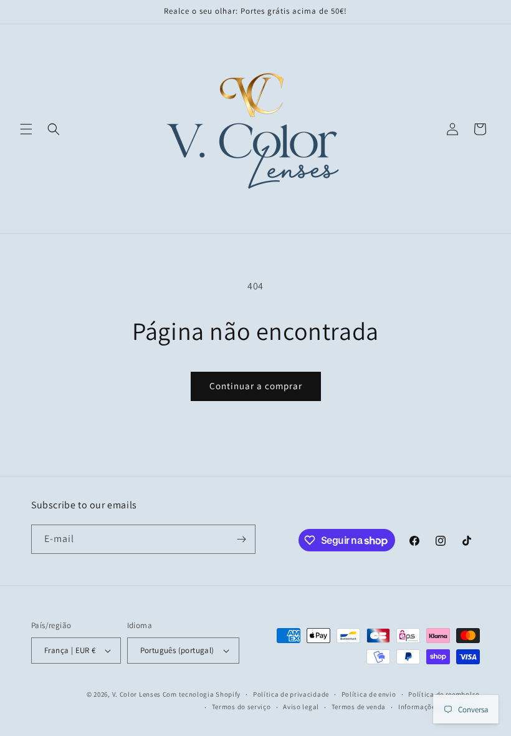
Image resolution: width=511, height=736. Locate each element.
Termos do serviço (241, 706)
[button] (26, 129)
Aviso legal (301, 706)
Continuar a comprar (255, 386)
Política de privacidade (291, 694)
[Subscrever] (241, 539)
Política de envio (368, 694)
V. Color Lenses (136, 694)
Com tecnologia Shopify (202, 694)
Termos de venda (359, 706)
